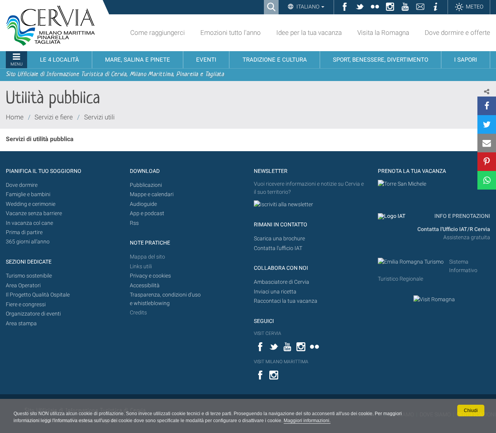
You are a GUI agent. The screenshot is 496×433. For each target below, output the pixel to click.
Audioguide (143, 204)
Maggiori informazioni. (307, 420)
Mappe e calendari (152, 194)
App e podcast (147, 213)
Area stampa (21, 323)
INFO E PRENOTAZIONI (461, 216)
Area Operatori (23, 285)
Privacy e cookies (150, 276)
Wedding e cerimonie (30, 204)
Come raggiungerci (157, 32)
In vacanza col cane (29, 223)
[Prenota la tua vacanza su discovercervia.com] (402, 184)
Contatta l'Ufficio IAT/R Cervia (453, 229)
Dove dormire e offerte (457, 32)
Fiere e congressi (26, 304)
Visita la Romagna (383, 32)
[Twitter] (486, 124)
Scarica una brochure (279, 238)
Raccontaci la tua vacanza (285, 301)
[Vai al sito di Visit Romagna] (434, 299)
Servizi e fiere (53, 117)
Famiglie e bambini (28, 194)
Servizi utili (99, 117)
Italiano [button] (307, 6)
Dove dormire (22, 185)
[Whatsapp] (486, 180)
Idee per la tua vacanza (309, 32)
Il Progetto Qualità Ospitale (38, 295)
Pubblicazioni (146, 185)
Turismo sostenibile (29, 276)
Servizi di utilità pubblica (40, 139)
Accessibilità (145, 285)
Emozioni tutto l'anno (230, 32)
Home (15, 117)
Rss (134, 223)
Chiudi (471, 410)
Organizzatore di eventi (33, 314)
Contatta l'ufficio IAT (278, 248)
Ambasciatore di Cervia (281, 282)
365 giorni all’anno (28, 241)
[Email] (486, 143)
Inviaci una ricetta (275, 291)
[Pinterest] (486, 161)
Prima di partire (24, 232)
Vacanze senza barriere (34, 213)
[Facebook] (486, 106)
